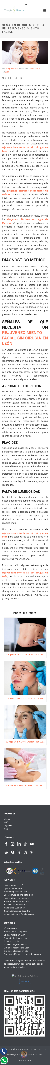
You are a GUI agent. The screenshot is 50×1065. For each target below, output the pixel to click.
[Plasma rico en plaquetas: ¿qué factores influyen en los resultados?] (25, 765)
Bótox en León (10, 928)
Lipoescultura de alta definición (18, 894)
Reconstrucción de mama (15, 904)
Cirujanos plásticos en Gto (16, 951)
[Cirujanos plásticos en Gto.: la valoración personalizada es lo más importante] (25, 678)
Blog (7, 71)
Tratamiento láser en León (16, 938)
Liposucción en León (13, 888)
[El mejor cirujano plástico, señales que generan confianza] (25, 722)
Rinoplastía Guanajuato (14, 907)
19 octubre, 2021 (35, 68)
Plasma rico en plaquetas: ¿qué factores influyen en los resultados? (26, 785)
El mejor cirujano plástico (15, 944)
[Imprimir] (22, 77)
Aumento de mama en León (16, 901)
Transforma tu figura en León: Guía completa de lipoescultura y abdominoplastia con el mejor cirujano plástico (24, 963)
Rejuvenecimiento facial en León (19, 914)
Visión (6, 822)
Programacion (12, 68)
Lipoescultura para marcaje (16, 898)
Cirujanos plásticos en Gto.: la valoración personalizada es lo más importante (26, 698)
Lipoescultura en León (14, 885)
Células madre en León (14, 934)
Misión (7, 819)
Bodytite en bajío (11, 941)
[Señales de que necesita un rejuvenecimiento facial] (25, 52)
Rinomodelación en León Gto (17, 911)
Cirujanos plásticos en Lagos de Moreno (22, 954)
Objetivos (8, 825)
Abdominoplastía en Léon (15, 891)
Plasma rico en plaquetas (15, 931)
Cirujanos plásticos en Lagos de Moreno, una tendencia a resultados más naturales (26, 655)
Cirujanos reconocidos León (16, 947)
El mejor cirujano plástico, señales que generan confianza (26, 742)
